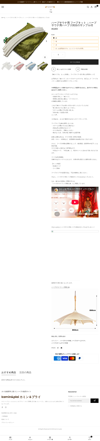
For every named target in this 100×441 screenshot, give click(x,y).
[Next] (45, 41)
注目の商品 (25, 372)
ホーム (3, 17)
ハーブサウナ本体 (65, 341)
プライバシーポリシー (7, 422)
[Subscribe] (95, 400)
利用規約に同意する (76, 406)
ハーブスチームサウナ (78, 341)
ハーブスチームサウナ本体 (59, 343)
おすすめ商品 (8, 372)
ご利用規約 (4, 416)
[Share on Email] (61, 348)
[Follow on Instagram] (6, 407)
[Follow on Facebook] (2, 407)
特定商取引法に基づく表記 (9, 413)
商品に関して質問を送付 (58, 336)
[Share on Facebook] (58, 348)
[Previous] (5, 41)
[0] (96, 7)
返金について (5, 419)
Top (51, 12)
